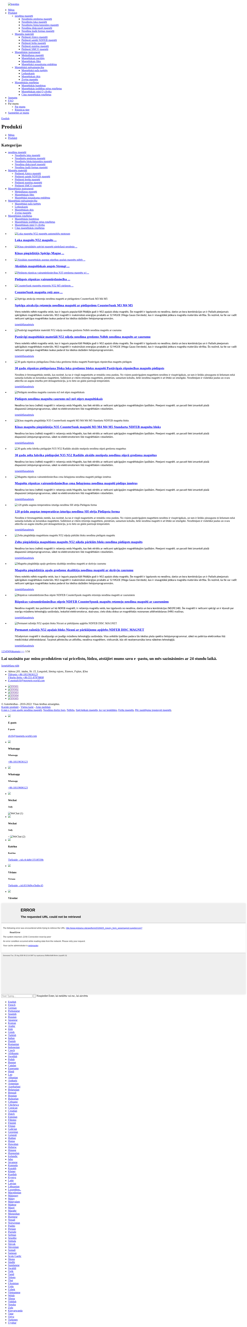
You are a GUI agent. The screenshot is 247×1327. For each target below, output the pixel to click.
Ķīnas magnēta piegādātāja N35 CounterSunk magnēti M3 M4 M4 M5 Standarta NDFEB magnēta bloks (88, 427)
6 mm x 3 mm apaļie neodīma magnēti (21, 710)
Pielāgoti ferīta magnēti (34, 43)
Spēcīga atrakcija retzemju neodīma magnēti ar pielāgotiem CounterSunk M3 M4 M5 (74, 305)
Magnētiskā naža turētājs (35, 70)
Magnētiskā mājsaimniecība (29, 67)
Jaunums (12, 97)
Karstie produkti (9, 707)
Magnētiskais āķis (31, 76)
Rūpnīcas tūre (22, 109)
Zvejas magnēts (30, 79)
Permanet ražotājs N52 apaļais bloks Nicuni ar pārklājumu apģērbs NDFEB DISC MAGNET (79, 629)
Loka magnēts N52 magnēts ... (36, 240)
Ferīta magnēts (126, 710)
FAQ (10, 100)
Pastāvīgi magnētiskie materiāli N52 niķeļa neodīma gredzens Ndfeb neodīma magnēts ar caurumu (83, 337)
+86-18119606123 (18, 787)
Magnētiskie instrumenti (27, 52)
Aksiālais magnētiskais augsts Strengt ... (42, 266)
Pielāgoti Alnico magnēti (35, 37)
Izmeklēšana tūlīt (10, 665)
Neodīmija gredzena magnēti (37, 18)
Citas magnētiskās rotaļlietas (36, 94)
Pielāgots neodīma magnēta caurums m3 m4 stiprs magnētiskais (59, 399)
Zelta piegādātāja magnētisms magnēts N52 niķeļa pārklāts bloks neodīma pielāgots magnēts (78, 542)
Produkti (12, 12)
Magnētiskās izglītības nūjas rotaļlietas (42, 88)
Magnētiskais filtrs (31, 61)
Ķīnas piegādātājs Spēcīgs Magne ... (39, 253)
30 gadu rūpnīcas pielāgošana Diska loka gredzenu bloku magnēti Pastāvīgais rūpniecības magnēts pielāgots (89, 368)
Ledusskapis (28, 73)
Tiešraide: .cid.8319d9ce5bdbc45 (25, 885)
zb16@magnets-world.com (22, 736)
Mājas (11, 9)
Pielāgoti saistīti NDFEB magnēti (39, 40)
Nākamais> (15, 651)
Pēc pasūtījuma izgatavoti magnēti (153, 710)
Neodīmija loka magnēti (34, 22)
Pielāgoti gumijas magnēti (35, 46)
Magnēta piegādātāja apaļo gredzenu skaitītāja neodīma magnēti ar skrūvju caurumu (74, 570)
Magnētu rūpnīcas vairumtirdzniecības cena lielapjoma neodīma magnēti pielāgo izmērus (76, 483)
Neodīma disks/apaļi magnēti (37, 28)
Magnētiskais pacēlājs (33, 58)
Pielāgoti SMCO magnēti (35, 49)
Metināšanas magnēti (33, 55)
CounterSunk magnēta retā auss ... (39, 292)
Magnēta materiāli (24, 34)
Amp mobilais (43, 707)
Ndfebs (70, 710)
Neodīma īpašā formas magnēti (38, 31)
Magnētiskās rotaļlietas (27, 82)
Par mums (20, 106)
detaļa (31, 324)
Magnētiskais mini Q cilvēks (37, 91)
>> (23, 651)
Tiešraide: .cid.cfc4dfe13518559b (26, 859)
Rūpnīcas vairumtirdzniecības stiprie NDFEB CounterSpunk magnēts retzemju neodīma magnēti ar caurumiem (92, 601)
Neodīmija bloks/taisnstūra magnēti (40, 25)
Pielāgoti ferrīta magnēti (27, 179)
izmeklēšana (21, 324)
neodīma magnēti (24, 15)
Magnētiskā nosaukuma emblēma (39, 64)
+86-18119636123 (18, 761)
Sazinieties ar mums (18, 112)
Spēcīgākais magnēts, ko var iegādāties (96, 710)
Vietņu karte (27, 707)
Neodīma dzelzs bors (54, 710)
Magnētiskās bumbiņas (34, 85)
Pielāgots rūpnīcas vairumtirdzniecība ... (42, 279)
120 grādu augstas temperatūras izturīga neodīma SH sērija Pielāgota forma (67, 511)
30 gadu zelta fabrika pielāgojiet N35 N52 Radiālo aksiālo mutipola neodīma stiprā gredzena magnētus (86, 455)
